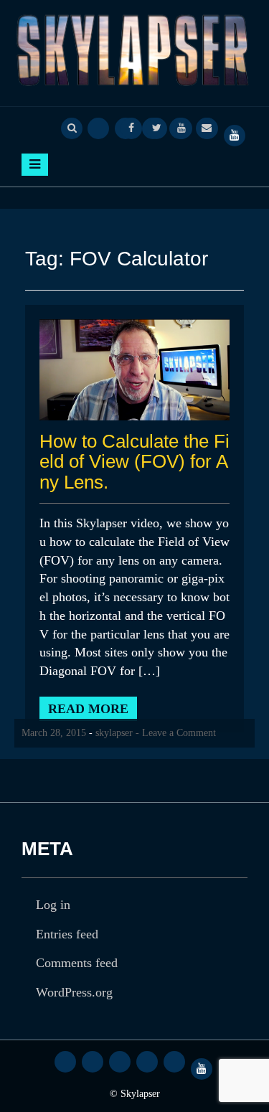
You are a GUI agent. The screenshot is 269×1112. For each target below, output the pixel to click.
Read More (88, 709)
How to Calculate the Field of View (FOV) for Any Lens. (134, 461)
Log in (53, 904)
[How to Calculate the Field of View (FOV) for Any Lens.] (134, 369)
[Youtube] (181, 127)
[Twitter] (156, 127)
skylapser (114, 732)
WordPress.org (74, 992)
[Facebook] (131, 127)
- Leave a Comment (176, 732)
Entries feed (67, 934)
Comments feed (77, 963)
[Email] (206, 127)
